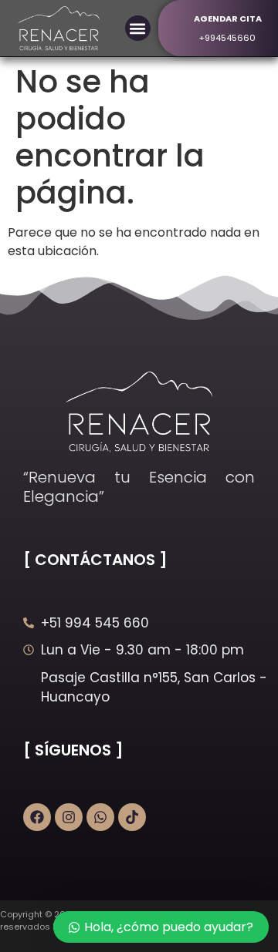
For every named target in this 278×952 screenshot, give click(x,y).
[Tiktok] (132, 817)
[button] (138, 28)
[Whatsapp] (100, 817)
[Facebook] (37, 817)
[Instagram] (69, 817)
